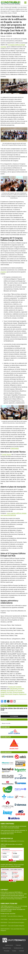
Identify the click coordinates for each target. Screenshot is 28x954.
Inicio (2, 7)
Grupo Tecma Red (18, 906)
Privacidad (6, 950)
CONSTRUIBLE (10, 2)
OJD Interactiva (20, 841)
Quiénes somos (9, 945)
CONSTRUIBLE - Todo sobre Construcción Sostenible (14, 919)
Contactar (21, 950)
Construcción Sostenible (10, 7)
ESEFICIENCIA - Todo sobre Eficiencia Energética (12, 922)
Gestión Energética (13, 694)
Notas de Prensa (7, 948)
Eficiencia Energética (18, 692)
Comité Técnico (6, 454)
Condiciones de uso (18, 948)
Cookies (14, 950)
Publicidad (18, 945)
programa (3, 272)
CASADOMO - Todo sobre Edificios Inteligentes (12, 916)
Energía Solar (4, 694)
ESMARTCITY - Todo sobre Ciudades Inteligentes (12, 925)
